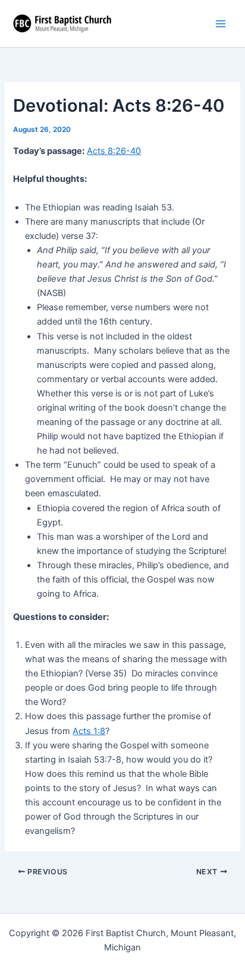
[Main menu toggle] (220, 23)
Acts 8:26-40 (114, 151)
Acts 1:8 (89, 731)
